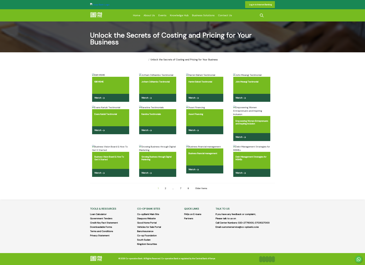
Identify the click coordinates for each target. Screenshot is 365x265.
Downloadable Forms (101, 226)
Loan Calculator (98, 214)
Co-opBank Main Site (148, 214)
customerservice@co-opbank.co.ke (240, 226)
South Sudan (144, 239)
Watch (98, 97)
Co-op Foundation (147, 235)
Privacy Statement (100, 235)
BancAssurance (145, 231)
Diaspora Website (146, 218)
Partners (188, 218)
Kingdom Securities (147, 244)
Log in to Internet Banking (260, 4)
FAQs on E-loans (192, 214)
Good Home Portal (147, 222)
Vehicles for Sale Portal (149, 226)
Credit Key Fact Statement (104, 222)
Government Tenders (101, 218)
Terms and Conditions (101, 231)
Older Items (201, 188)
